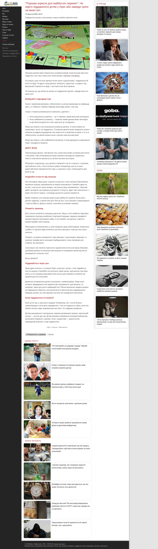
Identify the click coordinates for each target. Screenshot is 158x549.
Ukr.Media (75, 76)
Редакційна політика (9, 56)
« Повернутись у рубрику (36, 334)
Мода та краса (7, 22)
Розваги (4, 27)
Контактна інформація (10, 51)
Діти (49, 327)
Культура (5, 19)
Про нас (5, 48)
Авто (3, 8)
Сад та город (6, 30)
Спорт (4, 32)
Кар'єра (4, 16)
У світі (4, 40)
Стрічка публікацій (8, 44)
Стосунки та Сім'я (8, 35)
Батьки (55, 327)
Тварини (5, 38)
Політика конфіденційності (11, 53)
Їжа (3, 13)
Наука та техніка (7, 24)
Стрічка (51, 334)
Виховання (63, 327)
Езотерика (5, 11)
